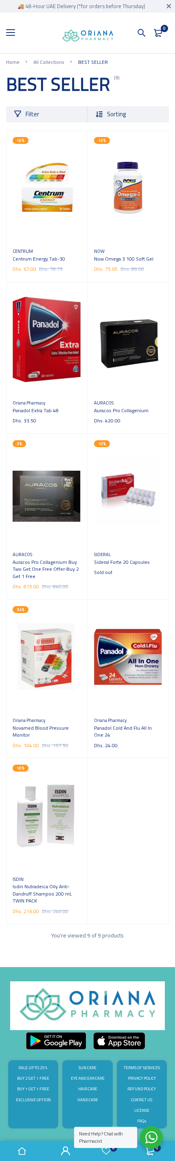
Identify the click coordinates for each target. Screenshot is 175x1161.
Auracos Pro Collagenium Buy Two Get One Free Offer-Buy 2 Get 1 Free (46, 569)
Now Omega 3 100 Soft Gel (123, 258)
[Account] (66, 1151)
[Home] (22, 1151)
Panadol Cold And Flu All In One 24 (123, 731)
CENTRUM (23, 251)
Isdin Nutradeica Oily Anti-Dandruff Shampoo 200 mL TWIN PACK (42, 893)
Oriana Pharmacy (29, 402)
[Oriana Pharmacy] (88, 37)
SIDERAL (102, 554)
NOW (99, 251)
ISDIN (18, 879)
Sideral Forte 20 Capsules (122, 562)
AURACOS (104, 402)
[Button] (142, 33)
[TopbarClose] (169, 6)
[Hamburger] (13, 33)
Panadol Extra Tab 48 (36, 410)
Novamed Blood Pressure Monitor (41, 731)
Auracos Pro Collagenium (121, 410)
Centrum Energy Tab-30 (39, 258)
